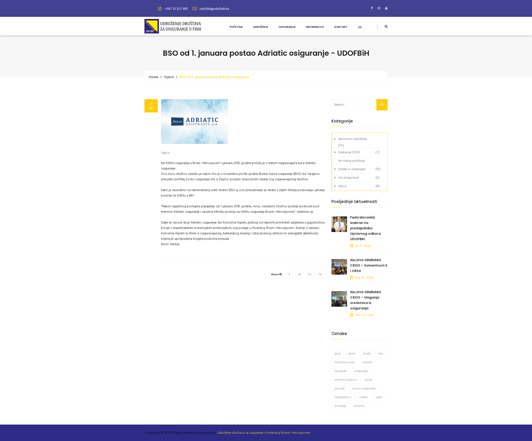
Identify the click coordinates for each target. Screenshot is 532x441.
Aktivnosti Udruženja (352, 139)
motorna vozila (345, 362)
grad (338, 353)
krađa (367, 353)
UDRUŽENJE (260, 27)
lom (380, 353)
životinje (340, 406)
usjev (379, 397)
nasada (367, 362)
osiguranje (361, 371)
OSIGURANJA (287, 27)
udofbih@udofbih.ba (214, 9)
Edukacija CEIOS (349, 152)
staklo (363, 397)
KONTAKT (341, 27)
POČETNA (236, 27)
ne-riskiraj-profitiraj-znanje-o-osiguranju (352, 165)
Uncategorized (348, 177)
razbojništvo (343, 397)
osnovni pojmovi (346, 379)
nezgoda (340, 371)
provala (340, 388)
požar (369, 379)
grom (352, 353)
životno (359, 406)
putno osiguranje (364, 388)
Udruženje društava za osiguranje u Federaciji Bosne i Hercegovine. (264, 433)
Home (153, 77)
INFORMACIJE (315, 27)
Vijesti (169, 77)
